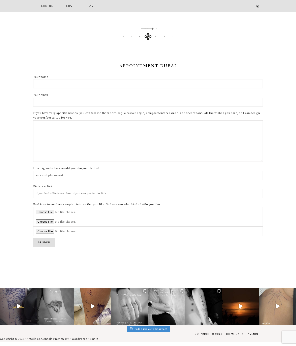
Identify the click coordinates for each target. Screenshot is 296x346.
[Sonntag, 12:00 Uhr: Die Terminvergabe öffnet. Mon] (129, 306)
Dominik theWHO (148, 36)
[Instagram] (259, 6)
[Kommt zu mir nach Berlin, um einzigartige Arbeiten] (18, 306)
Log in (94, 339)
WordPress (79, 339)
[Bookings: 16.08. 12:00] (277, 306)
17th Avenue (249, 334)
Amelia (31, 339)
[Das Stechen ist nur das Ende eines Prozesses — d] (166, 306)
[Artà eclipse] (240, 306)
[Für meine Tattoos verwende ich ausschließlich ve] (55, 306)
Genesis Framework (55, 339)
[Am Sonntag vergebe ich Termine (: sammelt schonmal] (203, 306)
